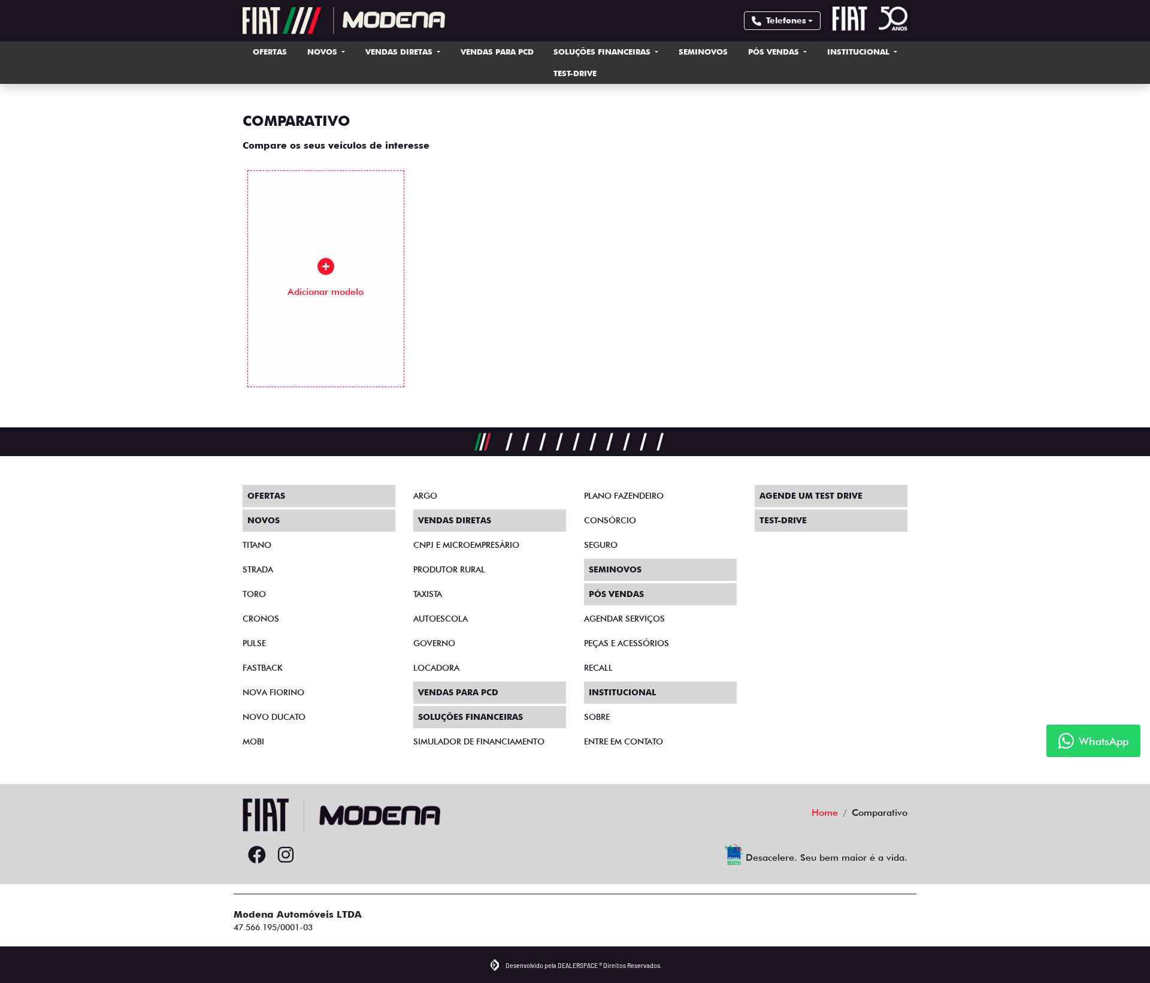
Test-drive (575, 73)
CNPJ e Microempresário (466, 545)
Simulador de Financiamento (478, 741)
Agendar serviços (624, 618)
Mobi (253, 741)
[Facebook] (257, 855)
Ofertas (270, 51)
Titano (257, 545)
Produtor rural (449, 569)
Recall (598, 668)
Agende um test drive (810, 495)
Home (825, 812)
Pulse (254, 643)
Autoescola (440, 618)
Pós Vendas (774, 51)
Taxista (427, 594)
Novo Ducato (274, 717)
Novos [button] (323, 51)
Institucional (859, 51)
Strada (258, 569)
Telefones (786, 20)
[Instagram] (285, 855)
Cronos (261, 618)
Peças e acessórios (626, 643)
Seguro (601, 545)
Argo (425, 495)
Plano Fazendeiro (624, 495)
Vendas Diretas (400, 51)
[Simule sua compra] (314, 855)
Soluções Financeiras (603, 51)
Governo (434, 643)
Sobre (597, 717)
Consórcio (610, 520)
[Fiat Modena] (344, 20)
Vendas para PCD (497, 51)
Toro (254, 594)
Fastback (263, 668)
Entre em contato (623, 741)
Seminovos (703, 51)
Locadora (436, 668)
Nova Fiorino (273, 692)
